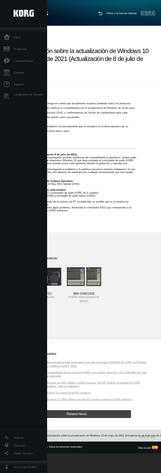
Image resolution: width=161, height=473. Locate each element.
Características (23, 60)
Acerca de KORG (25, 467)
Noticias (19, 437)
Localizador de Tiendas (28, 94)
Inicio (17, 37)
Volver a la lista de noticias (121, 13)
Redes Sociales (23, 453)
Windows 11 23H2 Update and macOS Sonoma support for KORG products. (89, 399)
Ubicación (20, 445)
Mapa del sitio (147, 436)
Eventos (19, 72)
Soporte (19, 84)
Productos (20, 49)
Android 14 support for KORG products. (68, 392)
